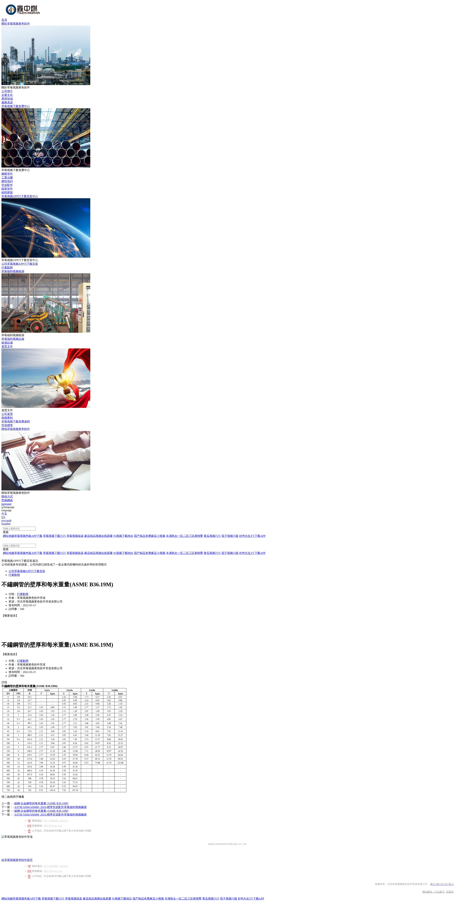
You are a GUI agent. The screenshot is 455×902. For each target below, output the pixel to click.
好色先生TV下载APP (251, 898)
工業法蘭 (7, 177)
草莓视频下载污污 (53, 898)
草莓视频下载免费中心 (15, 106)
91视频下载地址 (122, 898)
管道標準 (7, 425)
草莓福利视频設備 (12, 338)
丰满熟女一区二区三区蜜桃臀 (183, 898)
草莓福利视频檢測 (12, 271)
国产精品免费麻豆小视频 (148, 898)
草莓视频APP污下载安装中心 (19, 196)
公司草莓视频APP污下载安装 (19, 263)
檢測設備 (7, 342)
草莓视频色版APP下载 (27, 898)
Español (5, 523)
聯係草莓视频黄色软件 (15, 428)
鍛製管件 (7, 188)
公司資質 (7, 414)
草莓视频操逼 (73, 898)
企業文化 (7, 94)
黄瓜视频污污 (210, 898)
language (6, 503)
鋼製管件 (7, 173)
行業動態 (7, 267)
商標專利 (7, 417)
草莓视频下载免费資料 (15, 421)
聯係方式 (7, 496)
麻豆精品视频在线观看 (97, 898)
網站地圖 (7, 898)
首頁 (4, 19)
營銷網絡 (7, 500)
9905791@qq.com (53, 825)
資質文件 (7, 346)
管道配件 (7, 184)
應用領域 (7, 98)
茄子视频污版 (228, 898)
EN (3, 517)
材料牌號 (7, 192)
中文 (4, 513)
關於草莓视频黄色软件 (15, 23)
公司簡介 (7, 91)
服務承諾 (7, 102)
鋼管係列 (7, 181)
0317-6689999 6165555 (56, 820)
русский (6, 520)
